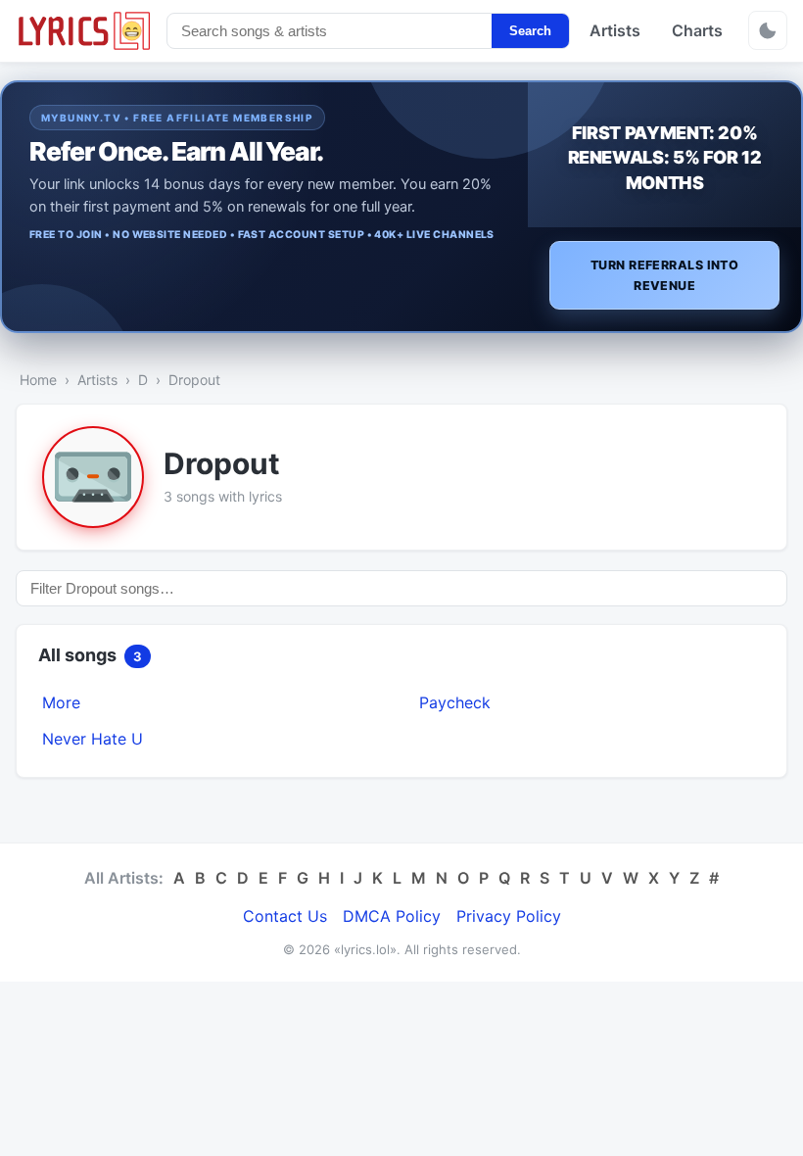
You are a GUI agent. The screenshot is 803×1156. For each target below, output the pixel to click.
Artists (615, 30)
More (61, 702)
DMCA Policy (392, 916)
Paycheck (455, 702)
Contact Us (285, 916)
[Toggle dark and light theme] (767, 30)
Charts (697, 30)
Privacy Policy (508, 916)
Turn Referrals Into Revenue (664, 275)
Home (38, 379)
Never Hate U (92, 738)
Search (530, 31)
